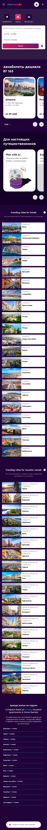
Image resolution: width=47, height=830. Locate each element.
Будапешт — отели (10, 755)
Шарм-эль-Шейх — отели (13, 781)
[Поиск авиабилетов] (7, 17)
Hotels (28, 710)
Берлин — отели (9, 776)
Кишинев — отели (10, 760)
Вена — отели (8, 765)
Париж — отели (9, 739)
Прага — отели (9, 734)
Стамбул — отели (10, 792)
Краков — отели (9, 744)
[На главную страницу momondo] (14, 4)
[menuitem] (7, 18)
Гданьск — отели (9, 797)
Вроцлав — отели (10, 786)
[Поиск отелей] (18, 17)
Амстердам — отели (11, 802)
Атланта (10, 99)
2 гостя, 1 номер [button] (10, 40)
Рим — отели (8, 771)
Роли (42, 99)
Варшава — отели (10, 728)
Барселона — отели (10, 750)
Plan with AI (13, 154)
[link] (7, 124)
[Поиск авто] (29, 17)
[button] (3, 4)
